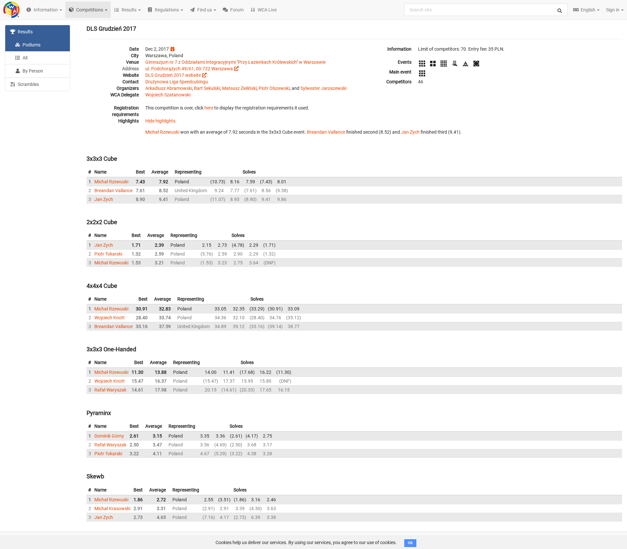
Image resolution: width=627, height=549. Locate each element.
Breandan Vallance (326, 132)
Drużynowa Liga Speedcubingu (176, 81)
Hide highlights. (161, 121)
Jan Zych (410, 132)
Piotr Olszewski (274, 88)
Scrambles (28, 84)
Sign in (613, 9)
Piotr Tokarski (108, 254)
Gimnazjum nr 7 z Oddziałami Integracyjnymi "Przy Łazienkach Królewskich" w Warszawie (235, 62)
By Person (32, 71)
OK (410, 543)
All (24, 57)
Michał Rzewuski (162, 132)
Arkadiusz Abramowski (168, 88)
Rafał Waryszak (110, 389)
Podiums (31, 44)
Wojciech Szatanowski (167, 94)
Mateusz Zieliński (239, 88)
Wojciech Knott (109, 317)
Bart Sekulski (207, 88)
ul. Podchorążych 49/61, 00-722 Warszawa (189, 68)
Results (25, 31)
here (208, 107)
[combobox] (486, 10)
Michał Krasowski (112, 508)
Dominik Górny (109, 436)
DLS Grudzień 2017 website (173, 75)
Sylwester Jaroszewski (323, 88)
